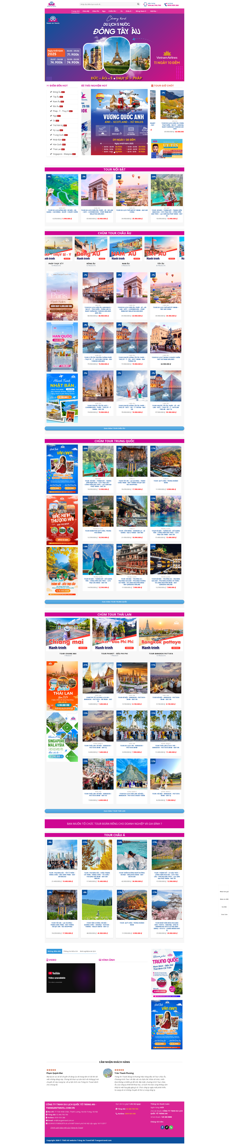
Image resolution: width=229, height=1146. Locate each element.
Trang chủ (75, 11)
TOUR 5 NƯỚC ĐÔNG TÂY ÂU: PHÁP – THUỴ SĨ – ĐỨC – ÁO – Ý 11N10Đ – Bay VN (132, 407)
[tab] (54, 951)
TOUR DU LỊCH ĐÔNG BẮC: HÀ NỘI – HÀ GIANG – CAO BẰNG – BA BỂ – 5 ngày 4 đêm (62, 211)
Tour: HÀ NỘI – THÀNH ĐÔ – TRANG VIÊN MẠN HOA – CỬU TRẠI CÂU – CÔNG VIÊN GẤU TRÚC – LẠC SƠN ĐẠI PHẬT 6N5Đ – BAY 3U (166, 213)
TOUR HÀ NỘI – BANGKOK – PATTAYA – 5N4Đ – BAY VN (132, 698)
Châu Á (128, 11)
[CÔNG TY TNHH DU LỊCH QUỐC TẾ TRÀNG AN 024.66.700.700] (61, 4)
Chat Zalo (224, 914)
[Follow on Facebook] (162, 1130)
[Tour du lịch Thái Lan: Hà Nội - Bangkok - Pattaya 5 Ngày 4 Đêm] (131, 774)
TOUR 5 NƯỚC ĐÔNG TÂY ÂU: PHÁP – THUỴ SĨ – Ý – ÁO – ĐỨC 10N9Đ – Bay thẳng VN (132, 359)
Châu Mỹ (86, 11)
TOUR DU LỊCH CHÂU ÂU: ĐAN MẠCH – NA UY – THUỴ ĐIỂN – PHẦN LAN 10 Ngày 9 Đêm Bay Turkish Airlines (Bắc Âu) (98, 310)
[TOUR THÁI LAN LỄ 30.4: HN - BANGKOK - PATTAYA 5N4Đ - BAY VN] (165, 726)
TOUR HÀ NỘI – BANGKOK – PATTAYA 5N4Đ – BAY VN (165, 698)
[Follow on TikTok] (167, 1130)
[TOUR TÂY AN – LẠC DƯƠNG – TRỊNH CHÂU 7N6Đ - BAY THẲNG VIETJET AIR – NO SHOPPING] (131, 461)
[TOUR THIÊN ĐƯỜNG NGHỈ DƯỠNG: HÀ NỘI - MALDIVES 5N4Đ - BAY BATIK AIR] (132, 855)
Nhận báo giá (224, 891)
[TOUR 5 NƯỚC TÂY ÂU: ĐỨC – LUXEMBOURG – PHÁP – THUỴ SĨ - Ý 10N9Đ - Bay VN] (98, 385)
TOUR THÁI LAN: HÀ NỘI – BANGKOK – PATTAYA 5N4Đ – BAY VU (98, 795)
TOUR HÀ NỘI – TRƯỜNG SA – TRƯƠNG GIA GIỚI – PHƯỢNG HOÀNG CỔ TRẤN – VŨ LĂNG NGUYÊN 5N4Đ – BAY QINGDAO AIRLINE (166, 581)
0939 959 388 (60, 1120)
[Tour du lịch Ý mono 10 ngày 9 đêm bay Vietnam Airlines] (165, 337)
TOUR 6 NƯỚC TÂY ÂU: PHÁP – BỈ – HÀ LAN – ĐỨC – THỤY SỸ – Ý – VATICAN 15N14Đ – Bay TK (166, 407)
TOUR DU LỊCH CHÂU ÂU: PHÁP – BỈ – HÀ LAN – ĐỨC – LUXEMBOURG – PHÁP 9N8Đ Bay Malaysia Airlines (97, 212)
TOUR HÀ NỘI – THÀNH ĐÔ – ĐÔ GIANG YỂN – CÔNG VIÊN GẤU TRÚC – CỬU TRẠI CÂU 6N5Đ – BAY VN (98, 581)
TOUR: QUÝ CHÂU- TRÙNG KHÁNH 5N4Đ (166, 482)
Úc (122, 11)
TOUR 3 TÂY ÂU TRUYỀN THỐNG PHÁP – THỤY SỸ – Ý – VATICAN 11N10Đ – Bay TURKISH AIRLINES (98, 359)
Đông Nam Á (141, 11)
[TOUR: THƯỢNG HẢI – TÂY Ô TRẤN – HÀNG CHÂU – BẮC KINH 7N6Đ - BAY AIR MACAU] (62, 855)
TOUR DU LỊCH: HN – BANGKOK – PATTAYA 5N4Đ (132, 746)
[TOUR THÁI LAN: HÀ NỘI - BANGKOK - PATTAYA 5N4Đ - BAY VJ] (98, 726)
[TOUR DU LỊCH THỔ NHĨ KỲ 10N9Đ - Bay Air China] (132, 190)
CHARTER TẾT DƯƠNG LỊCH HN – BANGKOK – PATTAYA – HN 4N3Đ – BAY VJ (98, 699)
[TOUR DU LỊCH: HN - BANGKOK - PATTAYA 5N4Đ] (131, 726)
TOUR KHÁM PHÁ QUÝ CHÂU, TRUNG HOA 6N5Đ (98, 532)
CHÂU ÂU (112, 11)
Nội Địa (153, 11)
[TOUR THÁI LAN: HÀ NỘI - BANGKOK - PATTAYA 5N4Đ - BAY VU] (98, 774)
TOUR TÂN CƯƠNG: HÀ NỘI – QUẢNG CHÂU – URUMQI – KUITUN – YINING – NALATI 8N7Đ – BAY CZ (97, 925)
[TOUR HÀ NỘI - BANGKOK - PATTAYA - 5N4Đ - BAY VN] (131, 677)
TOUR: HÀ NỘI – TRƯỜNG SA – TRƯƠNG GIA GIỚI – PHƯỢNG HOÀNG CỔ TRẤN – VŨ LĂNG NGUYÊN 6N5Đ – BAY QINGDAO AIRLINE (132, 581)
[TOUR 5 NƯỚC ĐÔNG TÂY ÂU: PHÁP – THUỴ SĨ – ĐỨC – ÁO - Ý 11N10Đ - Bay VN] (131, 385)
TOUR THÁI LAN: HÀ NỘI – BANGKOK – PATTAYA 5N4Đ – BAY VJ (98, 746)
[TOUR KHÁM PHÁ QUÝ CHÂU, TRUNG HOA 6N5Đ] (98, 511)
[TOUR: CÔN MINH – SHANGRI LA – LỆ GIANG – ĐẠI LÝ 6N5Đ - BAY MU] (131, 511)
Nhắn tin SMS (224, 899)
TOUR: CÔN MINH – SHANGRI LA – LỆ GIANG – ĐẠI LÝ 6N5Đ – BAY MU (132, 532)
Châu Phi (95, 11)
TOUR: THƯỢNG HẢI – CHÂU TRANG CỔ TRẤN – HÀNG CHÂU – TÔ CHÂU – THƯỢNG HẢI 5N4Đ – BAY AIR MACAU (97, 875)
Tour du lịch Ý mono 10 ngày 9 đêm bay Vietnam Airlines (166, 358)
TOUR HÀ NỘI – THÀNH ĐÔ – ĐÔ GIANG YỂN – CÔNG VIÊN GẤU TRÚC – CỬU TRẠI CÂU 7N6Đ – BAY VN (166, 533)
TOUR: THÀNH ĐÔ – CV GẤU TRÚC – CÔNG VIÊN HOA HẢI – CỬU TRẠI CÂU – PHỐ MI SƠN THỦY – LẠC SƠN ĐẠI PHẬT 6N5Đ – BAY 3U (167, 875)
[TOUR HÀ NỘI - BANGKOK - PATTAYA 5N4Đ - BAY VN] (165, 677)
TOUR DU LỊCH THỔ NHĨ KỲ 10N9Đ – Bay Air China (132, 211)
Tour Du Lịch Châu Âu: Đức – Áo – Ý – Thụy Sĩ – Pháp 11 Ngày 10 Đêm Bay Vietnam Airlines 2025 (161, 125)
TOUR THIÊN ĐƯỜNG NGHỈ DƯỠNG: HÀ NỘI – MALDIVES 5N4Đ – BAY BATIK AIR (132, 875)
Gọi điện (224, 907)
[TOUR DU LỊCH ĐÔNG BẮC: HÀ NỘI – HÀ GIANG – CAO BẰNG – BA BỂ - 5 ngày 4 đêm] (62, 190)
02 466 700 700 (132, 1111)
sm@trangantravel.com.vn (64, 1123)
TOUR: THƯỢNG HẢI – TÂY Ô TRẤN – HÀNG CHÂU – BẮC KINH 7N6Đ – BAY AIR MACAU (62, 875)
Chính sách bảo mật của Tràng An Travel (66, 1130)
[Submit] (138, 4)
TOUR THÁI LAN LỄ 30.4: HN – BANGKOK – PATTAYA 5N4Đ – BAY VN (165, 746)
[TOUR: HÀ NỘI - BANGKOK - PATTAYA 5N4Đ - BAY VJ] (165, 774)
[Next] (178, 47)
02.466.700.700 (62, 1117)
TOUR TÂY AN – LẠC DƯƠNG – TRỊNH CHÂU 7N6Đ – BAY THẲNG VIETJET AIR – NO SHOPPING (132, 483)
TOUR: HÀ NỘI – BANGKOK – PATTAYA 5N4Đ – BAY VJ (166, 795)
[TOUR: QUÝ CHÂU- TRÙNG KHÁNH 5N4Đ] (165, 461)
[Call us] (171, 1130)
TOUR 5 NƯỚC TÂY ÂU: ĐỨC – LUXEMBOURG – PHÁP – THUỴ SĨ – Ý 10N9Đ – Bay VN (98, 407)
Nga (104, 11)
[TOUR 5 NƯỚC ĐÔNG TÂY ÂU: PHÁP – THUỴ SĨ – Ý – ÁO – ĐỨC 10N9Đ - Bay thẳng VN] (131, 337)
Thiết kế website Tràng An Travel (76, 1143)
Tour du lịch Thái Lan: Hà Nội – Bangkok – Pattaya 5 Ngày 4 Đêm (132, 795)
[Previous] (50, 47)
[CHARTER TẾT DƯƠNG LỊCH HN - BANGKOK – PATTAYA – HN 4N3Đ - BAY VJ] (98, 677)
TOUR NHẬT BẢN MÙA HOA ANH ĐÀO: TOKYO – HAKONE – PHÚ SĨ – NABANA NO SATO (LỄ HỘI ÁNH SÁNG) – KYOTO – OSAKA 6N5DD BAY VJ (167, 926)
